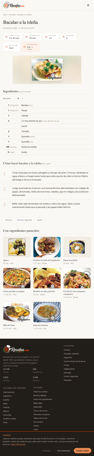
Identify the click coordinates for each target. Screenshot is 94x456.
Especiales (37, 407)
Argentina (7, 396)
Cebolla (24, 115)
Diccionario (38, 422)
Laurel (24, 126)
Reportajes (37, 403)
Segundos (68, 357)
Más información (18, 444)
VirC (15, 28)
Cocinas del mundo (14, 388)
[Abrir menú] (88, 5)
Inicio (5, 15)
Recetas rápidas (40, 395)
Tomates (25, 131)
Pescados (12, 15)
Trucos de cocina (40, 410)
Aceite (24, 152)
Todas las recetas (40, 391)
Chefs (35, 429)
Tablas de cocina (40, 418)
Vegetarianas (69, 369)
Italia (5, 403)
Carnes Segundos (71, 376)
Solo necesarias (63, 450)
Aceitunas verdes (29, 147)
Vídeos (36, 425)
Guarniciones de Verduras (75, 361)
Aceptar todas (82, 450)
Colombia (7, 415)
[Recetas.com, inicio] (13, 5)
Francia (6, 407)
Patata (24, 110)
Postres (67, 350)
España (39, 220)
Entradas (67, 372)
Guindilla (25, 136)
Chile (5, 422)
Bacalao (24, 105)
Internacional (8, 392)
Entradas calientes (71, 353)
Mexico (6, 411)
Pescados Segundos (24, 220)
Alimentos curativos (41, 414)
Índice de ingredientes (42, 399)
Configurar (46, 450)
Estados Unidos (9, 418)
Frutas (66, 365)
